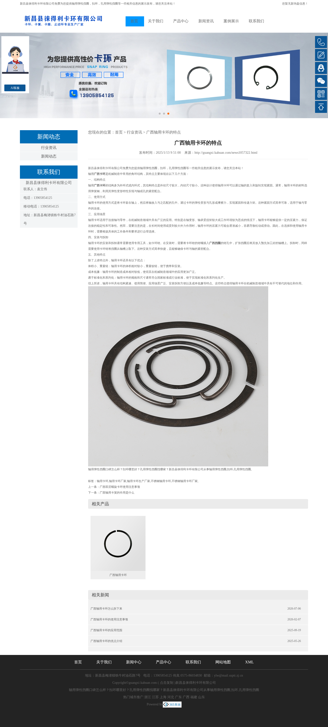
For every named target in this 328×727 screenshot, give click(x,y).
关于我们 (155, 21)
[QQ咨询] (321, 68)
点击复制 (166, 682)
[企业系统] (172, 704)
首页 (134, 21)
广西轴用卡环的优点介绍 (106, 641)
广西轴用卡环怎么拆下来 (106, 608)
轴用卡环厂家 (117, 481)
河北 (170, 697)
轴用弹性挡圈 (80, 3)
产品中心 (180, 21)
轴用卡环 (102, 481)
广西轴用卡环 (118, 575)
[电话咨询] (321, 42)
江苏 (155, 697)
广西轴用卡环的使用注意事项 (109, 619)
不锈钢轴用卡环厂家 (185, 481)
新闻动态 (48, 156)
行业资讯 (48, 148)
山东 (201, 697)
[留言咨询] (321, 55)
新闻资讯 (206, 21)
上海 (163, 697)
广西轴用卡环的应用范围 (106, 630)
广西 (186, 697)
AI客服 (15, 88)
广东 (178, 697)
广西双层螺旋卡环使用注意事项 (120, 487)
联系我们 (256, 21)
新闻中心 (133, 662)
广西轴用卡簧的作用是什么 (117, 492)
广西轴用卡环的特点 (163, 132)
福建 (193, 697)
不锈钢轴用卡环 (161, 481)
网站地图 (223, 662)
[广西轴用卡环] (118, 543)
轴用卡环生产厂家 (138, 481)
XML (249, 662)
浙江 (147, 697)
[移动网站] (321, 94)
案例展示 (231, 21)
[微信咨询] (321, 81)
